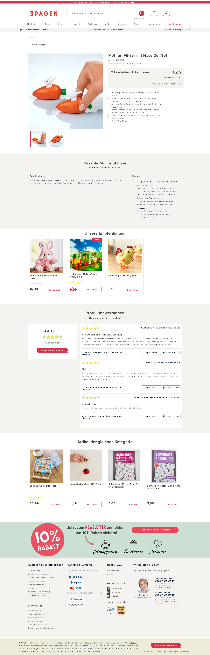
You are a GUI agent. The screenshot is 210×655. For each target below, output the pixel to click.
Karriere (110, 574)
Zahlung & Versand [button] (80, 565)
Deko (47, 24)
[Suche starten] (141, 13)
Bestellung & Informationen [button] (45, 565)
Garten (137, 24)
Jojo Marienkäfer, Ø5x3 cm (86, 484)
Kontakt (31, 588)
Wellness (92, 24)
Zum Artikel (54, 290)
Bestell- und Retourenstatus (41, 578)
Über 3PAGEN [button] (115, 565)
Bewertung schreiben (52, 350)
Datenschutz (184, 652)
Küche (61, 24)
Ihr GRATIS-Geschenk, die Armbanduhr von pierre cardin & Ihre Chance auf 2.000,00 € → (105, 2)
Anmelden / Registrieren (39, 574)
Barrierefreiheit (35, 617)
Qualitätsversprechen (38, 624)
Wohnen (122, 24)
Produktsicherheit (36, 614)
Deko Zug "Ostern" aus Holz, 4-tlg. (83, 275)
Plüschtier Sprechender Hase (43, 277)
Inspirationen (154, 24)
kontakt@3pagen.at (160, 571)
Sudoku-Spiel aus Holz (43, 485)
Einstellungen (173, 652)
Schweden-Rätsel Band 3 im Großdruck (123, 485)
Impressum (148, 652)
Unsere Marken (35, 621)
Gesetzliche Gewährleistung (41, 628)
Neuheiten (32, 24)
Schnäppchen (175, 24)
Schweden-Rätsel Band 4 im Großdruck (163, 487)
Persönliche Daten (36, 581)
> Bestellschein (138, 18)
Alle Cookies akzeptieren (166, 645)
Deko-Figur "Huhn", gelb (122, 275)
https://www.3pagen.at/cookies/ (60, 651)
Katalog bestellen (36, 585)
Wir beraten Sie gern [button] (146, 565)
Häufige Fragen (35, 571)
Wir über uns (113, 571)
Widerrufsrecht (35, 610)
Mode (107, 24)
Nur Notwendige (159, 652)
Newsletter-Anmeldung (39, 592)
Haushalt (76, 24)
